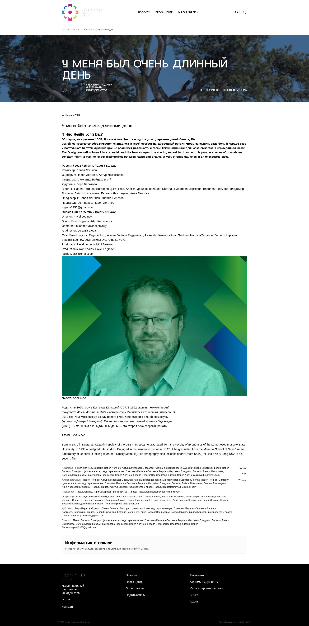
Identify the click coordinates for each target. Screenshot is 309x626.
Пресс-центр (164, 12)
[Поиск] (244, 12)
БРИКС (194, 595)
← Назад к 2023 (71, 115)
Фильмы (76, 29)
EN (236, 12)
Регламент (197, 575)
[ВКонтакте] (63, 599)
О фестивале (135, 588)
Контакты (68, 606)
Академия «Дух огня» (204, 581)
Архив (194, 601)
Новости (144, 12)
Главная (65, 29)
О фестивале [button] (187, 12)
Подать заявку (135, 595)
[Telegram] (69, 599)
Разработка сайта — (235, 622)
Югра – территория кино (206, 588)
